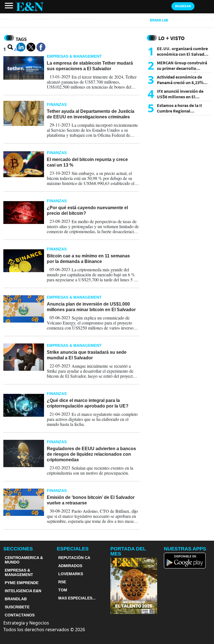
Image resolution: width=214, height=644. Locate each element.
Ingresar (183, 6)
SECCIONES (18, 549)
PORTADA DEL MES (128, 551)
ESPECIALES (73, 549)
